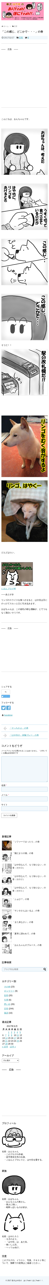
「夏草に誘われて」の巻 (23, 933)
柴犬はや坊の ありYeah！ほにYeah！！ (27, 1280)
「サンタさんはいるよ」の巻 (26, 911)
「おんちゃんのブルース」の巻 (27, 945)
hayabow (8, 715)
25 (18, 1041)
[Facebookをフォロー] (8, 708)
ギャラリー (9, 991)
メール (5, 795)
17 (15, 1038)
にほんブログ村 (8, 589)
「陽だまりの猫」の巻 (22, 853)
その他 (7, 987)
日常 (21, 38)
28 (6, 1044)
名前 (4, 785)
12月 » (13, 1047)
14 (6, 1038)
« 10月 (5, 1047)
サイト (4, 805)
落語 (6, 1013)
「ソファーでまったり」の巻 (26, 842)
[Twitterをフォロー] (3, 708)
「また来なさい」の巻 (22, 922)
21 (6, 1041)
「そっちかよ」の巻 (19, 728)
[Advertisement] (24, 75)
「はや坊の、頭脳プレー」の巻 (24, 735)
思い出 (7, 1004)
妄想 (6, 995)
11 (18, 1035)
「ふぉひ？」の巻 (20, 899)
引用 (6, 1000)
